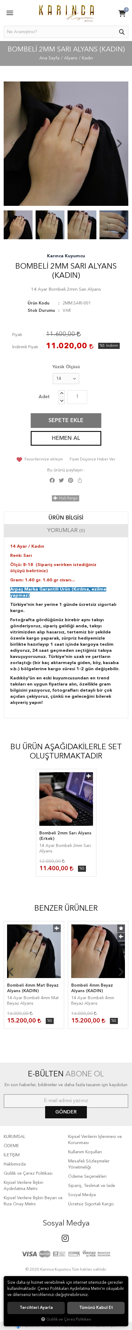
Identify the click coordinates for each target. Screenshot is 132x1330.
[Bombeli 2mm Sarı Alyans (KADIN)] (66, 143)
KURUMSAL (14, 1137)
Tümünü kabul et (96, 1308)
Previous (13, 144)
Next (119, 144)
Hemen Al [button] (66, 438)
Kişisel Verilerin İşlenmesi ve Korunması (95, 1140)
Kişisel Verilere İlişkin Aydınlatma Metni (23, 1186)
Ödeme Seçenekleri (87, 1176)
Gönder (66, 1112)
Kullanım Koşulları (85, 1152)
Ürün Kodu (38, 303)
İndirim (112, 346)
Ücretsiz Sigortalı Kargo (91, 1204)
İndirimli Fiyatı (25, 347)
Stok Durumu (41, 310)
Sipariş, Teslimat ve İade (91, 1186)
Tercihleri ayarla (36, 1308)
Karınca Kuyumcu (66, 256)
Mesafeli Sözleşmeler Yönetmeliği (89, 1164)
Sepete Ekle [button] (66, 420)
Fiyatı (17, 335)
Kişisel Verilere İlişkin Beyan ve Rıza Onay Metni (33, 1201)
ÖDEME (11, 1146)
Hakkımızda (15, 1164)
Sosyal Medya (82, 1195)
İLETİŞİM (12, 1155)
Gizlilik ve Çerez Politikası (28, 1173)
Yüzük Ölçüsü (66, 367)
